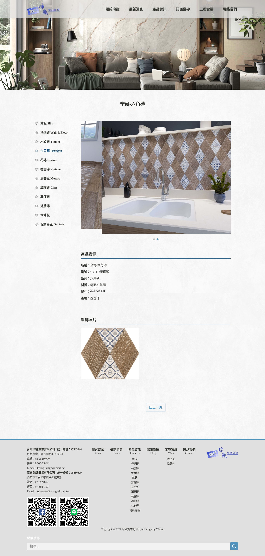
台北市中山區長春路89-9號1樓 (45, 454)
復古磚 (135, 482)
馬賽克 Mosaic (50, 178)
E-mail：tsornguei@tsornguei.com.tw (48, 491)
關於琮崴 (113, 9)
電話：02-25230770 (38, 458)
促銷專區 (134, 510)
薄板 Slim (46, 123)
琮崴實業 (43, 9)
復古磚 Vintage (50, 169)
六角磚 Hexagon (51, 150)
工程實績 (206, 9)
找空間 (171, 459)
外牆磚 (45, 206)
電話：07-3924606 (37, 482)
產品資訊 (159, 9)
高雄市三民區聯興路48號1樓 (44, 477)
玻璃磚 (135, 491)
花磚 (134, 477)
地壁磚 (135, 463)
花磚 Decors (48, 160)
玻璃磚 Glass (48, 187)
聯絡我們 (230, 9)
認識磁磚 (183, 9)
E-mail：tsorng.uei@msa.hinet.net (46, 468)
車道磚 (45, 196)
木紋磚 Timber (50, 141)
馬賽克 (135, 487)
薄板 (134, 459)
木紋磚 (135, 468)
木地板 (45, 215)
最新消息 (136, 9)
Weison (160, 529)
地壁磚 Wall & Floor (54, 132)
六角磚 (135, 473)
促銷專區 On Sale (52, 224)
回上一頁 (155, 407)
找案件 (171, 463)
